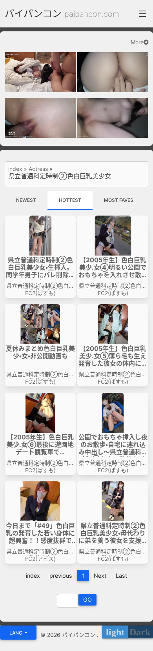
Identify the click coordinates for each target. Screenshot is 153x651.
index (15, 169)
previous (60, 575)
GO (87, 599)
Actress (38, 169)
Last (121, 575)
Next (100, 575)
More (137, 42)
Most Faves (118, 200)
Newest (26, 200)
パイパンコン (33, 13)
